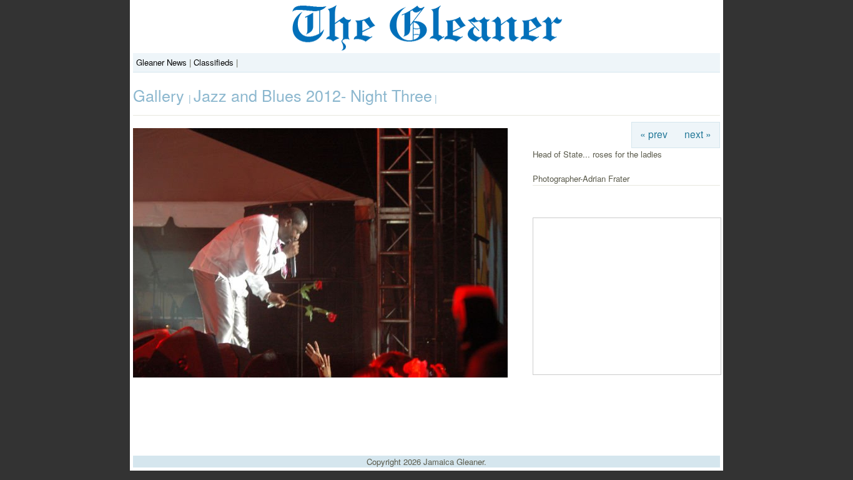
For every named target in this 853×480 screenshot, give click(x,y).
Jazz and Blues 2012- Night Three (313, 95)
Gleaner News (161, 62)
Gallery (161, 95)
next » (697, 134)
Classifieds (214, 62)
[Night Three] (320, 374)
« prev (654, 134)
